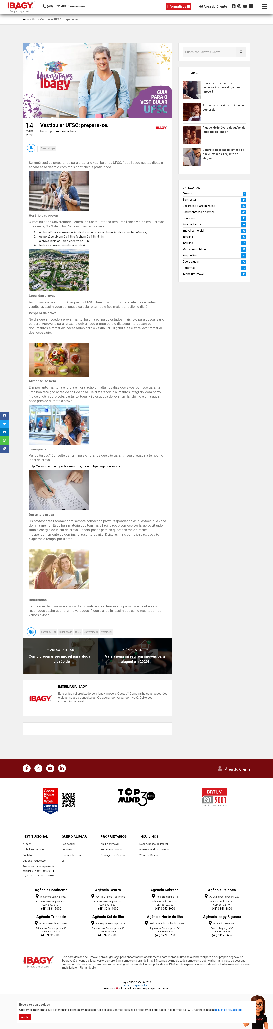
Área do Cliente (237, 769)
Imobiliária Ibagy (66, 131)
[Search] (241, 52)
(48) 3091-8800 (51, 935)
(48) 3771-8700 (165, 935)
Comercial (67, 849)
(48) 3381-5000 (51, 908)
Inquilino (188, 236)
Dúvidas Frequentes (34, 860)
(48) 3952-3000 (165, 908)
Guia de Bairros (192, 224)
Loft (64, 860)
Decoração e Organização (199, 205)
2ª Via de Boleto (148, 855)
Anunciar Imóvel (110, 843)
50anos (187, 193)
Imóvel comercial (193, 230)
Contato (27, 855)
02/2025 (38, 875)
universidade (91, 632)
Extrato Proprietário (112, 849)
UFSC (78, 632)
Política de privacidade (136, 985)
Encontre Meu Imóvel (74, 855)
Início (26, 19)
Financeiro (189, 218)
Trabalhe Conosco (33, 849)
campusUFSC (48, 632)
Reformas (189, 267)
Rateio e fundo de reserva (154, 849)
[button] (70, 6)
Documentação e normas (199, 212)
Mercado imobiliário (195, 249)
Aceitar (25, 1017)
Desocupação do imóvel (153, 843)
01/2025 (27, 875)
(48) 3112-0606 (222, 935)
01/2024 (36, 870)
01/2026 (49, 875)
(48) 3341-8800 (222, 908)
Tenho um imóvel (193, 274)
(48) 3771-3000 (108, 935)
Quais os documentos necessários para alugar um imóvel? (221, 87)
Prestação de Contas (113, 855)
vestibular (106, 632)
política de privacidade (228, 1009)
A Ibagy (27, 843)
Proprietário (190, 255)
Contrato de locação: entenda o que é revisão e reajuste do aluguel (223, 154)
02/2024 (48, 870)
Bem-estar (189, 199)
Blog (34, 19)
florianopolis (65, 632)
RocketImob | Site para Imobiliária (151, 988)
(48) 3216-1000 (108, 908)
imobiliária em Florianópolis (79, 967)
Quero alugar (48, 148)
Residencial (68, 843)
